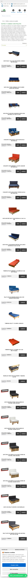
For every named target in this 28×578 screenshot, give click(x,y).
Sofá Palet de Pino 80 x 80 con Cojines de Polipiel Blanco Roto (14, 481)
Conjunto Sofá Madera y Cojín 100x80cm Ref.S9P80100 (14, 166)
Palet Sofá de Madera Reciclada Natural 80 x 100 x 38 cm (14, 534)
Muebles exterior (19, 549)
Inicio (3, 21)
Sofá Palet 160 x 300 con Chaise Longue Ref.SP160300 (14, 61)
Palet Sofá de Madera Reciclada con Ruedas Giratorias (14, 298)
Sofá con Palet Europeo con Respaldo (14, 507)
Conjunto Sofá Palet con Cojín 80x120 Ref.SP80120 (14, 140)
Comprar (23, 66)
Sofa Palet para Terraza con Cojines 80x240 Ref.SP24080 (14, 88)
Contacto (13, 12)
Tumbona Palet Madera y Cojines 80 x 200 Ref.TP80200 (14, 271)
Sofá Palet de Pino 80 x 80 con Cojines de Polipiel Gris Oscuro (14, 455)
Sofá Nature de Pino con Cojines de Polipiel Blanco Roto (14, 429)
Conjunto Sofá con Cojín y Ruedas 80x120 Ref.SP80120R (14, 193)
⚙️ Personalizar (14, 573)
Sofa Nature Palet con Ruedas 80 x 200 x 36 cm (14, 219)
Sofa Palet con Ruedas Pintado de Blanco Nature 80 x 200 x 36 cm (14, 245)
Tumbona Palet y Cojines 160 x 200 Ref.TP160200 (14, 350)
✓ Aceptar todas (14, 565)
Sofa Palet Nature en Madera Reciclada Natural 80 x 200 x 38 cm (14, 114)
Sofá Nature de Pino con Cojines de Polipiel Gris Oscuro (14, 403)
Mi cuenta (19, 12)
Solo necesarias (14, 569)
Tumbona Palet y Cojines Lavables (14, 323)
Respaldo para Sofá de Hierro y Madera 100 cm (14, 376)
